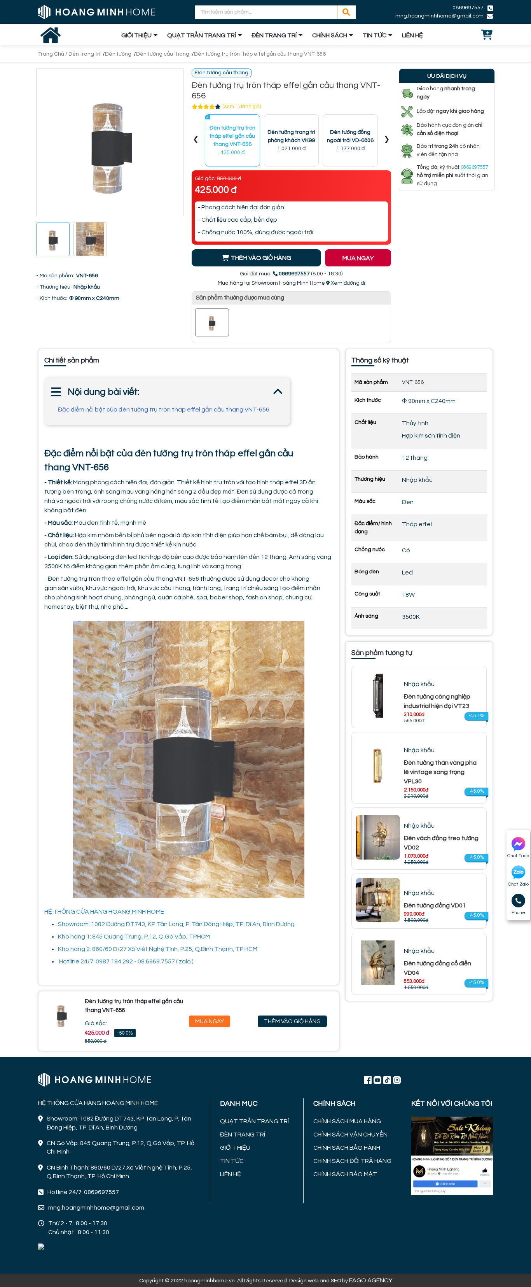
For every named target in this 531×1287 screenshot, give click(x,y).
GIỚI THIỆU (136, 35)
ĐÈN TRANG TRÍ (274, 35)
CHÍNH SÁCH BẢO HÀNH (346, 1148)
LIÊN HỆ (412, 35)
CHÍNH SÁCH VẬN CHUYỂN (350, 1134)
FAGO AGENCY (370, 1280)
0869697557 (468, 8)
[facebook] (452, 1155)
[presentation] (196, 140)
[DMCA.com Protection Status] (67, 1252)
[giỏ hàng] (487, 35)
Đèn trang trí (84, 54)
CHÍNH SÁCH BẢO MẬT (345, 1174)
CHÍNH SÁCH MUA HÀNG (347, 1121)
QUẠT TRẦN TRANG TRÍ (201, 35)
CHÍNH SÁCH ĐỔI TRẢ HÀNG (352, 1161)
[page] (368, 1079)
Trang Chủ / (53, 54)
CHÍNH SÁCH (329, 35)
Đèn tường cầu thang (162, 54)
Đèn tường (118, 54)
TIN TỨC (374, 35)
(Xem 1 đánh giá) (242, 106)
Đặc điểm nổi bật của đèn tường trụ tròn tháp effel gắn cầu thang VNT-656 (163, 409)
